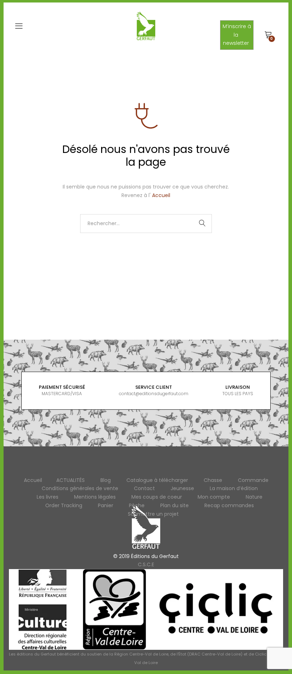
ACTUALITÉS (70, 480)
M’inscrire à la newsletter (237, 35)
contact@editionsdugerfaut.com (153, 394)
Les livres (47, 496)
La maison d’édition (234, 488)
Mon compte (214, 496)
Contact (144, 488)
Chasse (213, 480)
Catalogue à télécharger (157, 480)
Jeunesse (182, 488)
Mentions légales (95, 496)
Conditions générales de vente (80, 488)
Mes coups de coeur (156, 496)
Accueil (161, 195)
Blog (105, 480)
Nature (254, 496)
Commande (253, 480)
